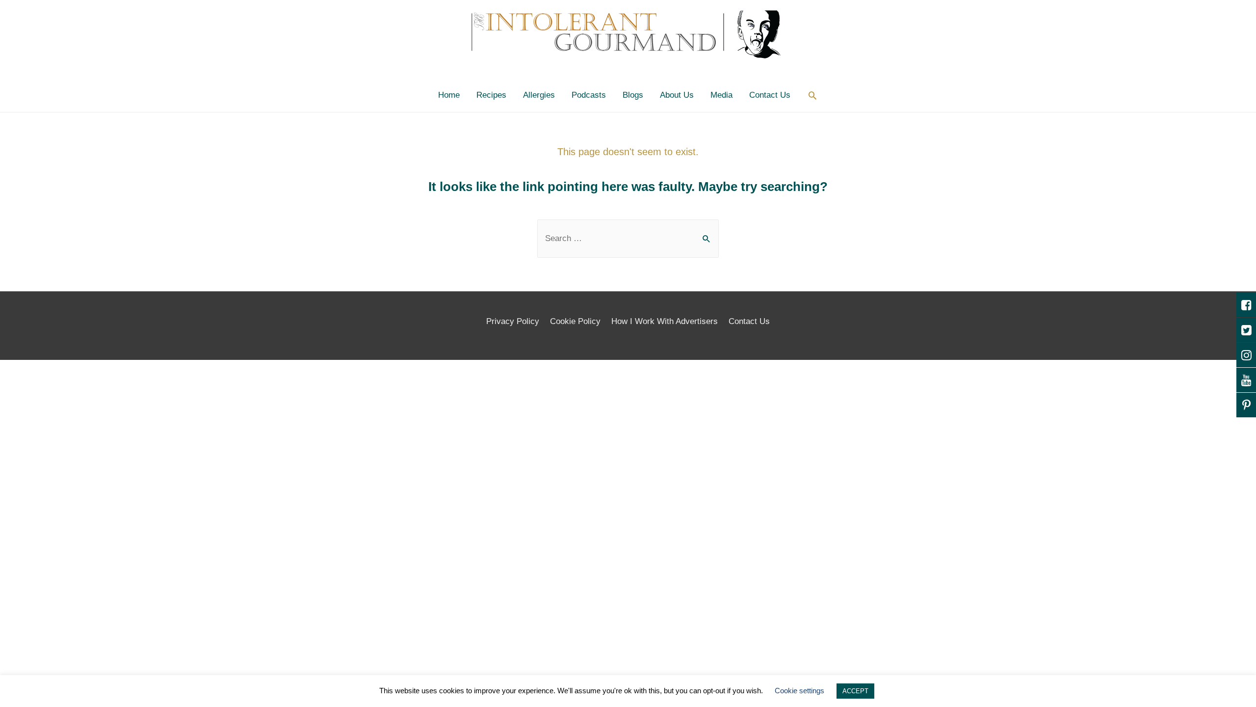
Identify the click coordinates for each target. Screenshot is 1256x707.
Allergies (539, 95)
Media (721, 95)
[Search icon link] (812, 95)
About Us (677, 95)
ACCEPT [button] (855, 691)
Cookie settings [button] (799, 690)
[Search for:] (628, 238)
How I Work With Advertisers (664, 321)
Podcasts (589, 95)
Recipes (491, 95)
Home (449, 95)
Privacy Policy (512, 321)
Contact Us (769, 95)
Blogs (633, 95)
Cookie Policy (575, 321)
